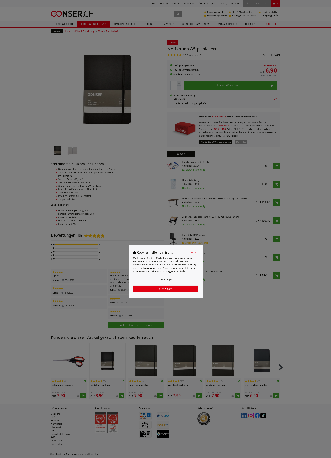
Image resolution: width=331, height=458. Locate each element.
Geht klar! (165, 289)
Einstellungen (165, 279)
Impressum (149, 267)
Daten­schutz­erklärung (183, 264)
